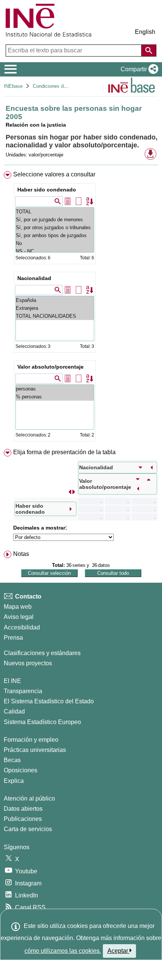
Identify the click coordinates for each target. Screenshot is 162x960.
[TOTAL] (55, 212)
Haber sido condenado (46, 190)
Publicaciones (23, 819)
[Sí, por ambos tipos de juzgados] (55, 235)
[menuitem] (81, 307)
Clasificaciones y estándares (42, 653)
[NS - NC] (55, 251)
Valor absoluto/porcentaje (50, 367)
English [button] (145, 32)
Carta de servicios (28, 829)
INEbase (13, 86)
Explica (14, 781)
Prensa (13, 637)
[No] (55, 243)
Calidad (14, 711)
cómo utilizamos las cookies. (62, 951)
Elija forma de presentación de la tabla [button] (64, 452)
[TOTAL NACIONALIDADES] (55, 316)
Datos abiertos (23, 808)
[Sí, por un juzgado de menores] (55, 220)
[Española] (55, 300)
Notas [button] (21, 554)
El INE (12, 681)
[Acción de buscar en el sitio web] (148, 50)
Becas (12, 760)
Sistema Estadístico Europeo (42, 722)
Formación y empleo (31, 739)
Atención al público (29, 798)
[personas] (55, 389)
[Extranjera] (55, 308)
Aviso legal (19, 617)
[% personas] (55, 397)
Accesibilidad (22, 627)
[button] (138, 69)
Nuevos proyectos (28, 663)
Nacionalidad (34, 278)
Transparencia (23, 691)
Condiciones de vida (55, 86)
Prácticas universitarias (35, 750)
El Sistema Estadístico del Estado (49, 701)
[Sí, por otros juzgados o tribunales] (55, 227)
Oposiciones (20, 770)
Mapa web (18, 606)
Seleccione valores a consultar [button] (54, 174)
